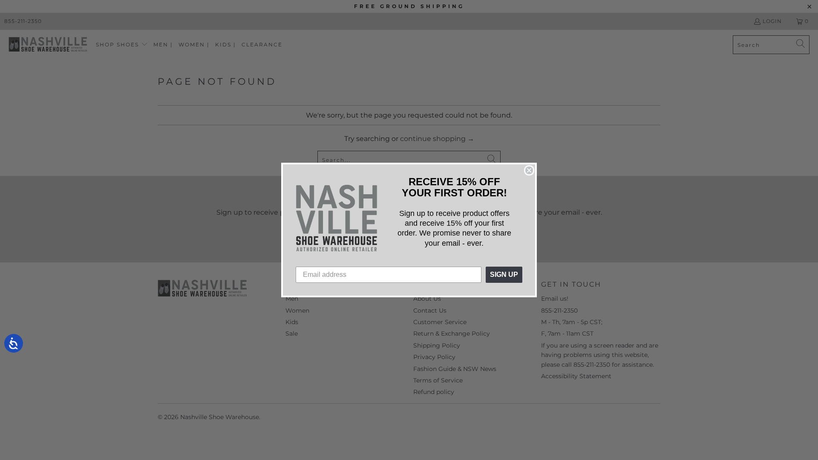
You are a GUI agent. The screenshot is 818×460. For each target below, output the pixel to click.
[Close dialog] (529, 170)
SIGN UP (504, 274)
